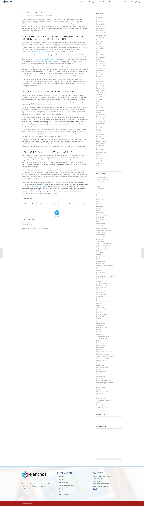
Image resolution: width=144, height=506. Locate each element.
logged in (33, 228)
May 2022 (99, 77)
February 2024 (100, 48)
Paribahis (99, 312)
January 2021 (100, 112)
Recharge (99, 330)
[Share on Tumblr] (62, 203)
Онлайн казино (101, 387)
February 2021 (100, 110)
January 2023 (100, 59)
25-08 (98, 193)
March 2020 (100, 134)
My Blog (98, 299)
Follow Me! (109, 458)
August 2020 (100, 123)
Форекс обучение (102, 407)
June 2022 (99, 75)
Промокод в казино (102, 391)
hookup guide (100, 272)
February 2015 (100, 159)
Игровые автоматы (102, 363)
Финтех (98, 403)
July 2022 (99, 73)
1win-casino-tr (100, 188)
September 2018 (101, 152)
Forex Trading (100, 261)
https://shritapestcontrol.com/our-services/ (35, 144)
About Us (62, 479)
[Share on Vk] (69, 203)
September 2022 (101, 68)
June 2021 (99, 101)
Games (98, 268)
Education (99, 250)
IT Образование (101, 283)
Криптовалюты (101, 376)
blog (97, 221)
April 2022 (99, 79)
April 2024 (99, 46)
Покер (98, 389)
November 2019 (101, 143)
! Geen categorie (101, 177)
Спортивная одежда (103, 400)
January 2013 (100, 163)
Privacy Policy (63, 495)
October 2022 (100, 66)
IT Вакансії (99, 281)
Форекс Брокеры (101, 405)
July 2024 (99, 39)
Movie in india (100, 296)
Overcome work (101, 310)
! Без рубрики (100, 182)
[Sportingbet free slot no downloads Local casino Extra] (1, 253)
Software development (103, 336)
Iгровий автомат (101, 285)
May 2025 (99, 19)
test (97, 341)
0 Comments (31, 15)
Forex (98, 259)
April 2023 (99, 53)
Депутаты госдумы (102, 358)
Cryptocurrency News (103, 246)
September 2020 (101, 121)
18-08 (98, 186)
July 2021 (99, 99)
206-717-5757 (97, 481)
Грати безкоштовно (103, 354)
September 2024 (101, 35)
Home (61, 476)
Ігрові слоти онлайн (102, 367)
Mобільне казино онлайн (104, 301)
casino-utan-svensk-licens (104, 230)
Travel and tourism (102, 343)
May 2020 (99, 130)
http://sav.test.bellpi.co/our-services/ (45, 59)
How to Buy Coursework (33, 13)
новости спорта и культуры (105, 383)
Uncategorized (40, 15)
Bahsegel (99, 208)
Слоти (98, 396)
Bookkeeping (100, 224)
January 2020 (100, 139)
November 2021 (101, 90)
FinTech (98, 255)
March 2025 (100, 22)
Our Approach (63, 482)
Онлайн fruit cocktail (102, 385)
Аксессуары (100, 347)
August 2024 (100, 37)
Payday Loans (100, 316)
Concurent (99, 239)
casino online (100, 226)
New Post (99, 303)
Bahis (98, 204)
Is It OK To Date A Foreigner (105, 277)
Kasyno (98, 290)
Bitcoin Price (100, 219)
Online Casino (100, 308)
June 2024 (99, 42)
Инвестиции (100, 365)
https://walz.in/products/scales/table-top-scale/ (47, 61)
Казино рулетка (101, 372)
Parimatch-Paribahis (102, 314)
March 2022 (100, 81)
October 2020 (100, 119)
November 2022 (101, 64)
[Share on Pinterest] (47, 203)
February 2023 (100, 57)
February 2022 (100, 84)
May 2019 (99, 148)
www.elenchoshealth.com (100, 486)
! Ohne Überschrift (102, 179)
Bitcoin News (100, 217)
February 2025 (100, 24)
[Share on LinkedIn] (54, 203)
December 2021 (101, 88)
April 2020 (99, 132)
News (98, 305)
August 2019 (100, 145)
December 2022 (101, 61)
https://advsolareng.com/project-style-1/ (34, 186)
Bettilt (98, 210)
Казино (98, 369)
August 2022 (100, 70)
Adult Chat (99, 199)
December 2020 (101, 114)
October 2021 (100, 92)
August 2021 (100, 97)
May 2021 (99, 103)
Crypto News (100, 241)
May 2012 (99, 165)
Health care (99, 270)
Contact (61, 491)
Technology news (101, 338)
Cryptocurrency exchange (104, 244)
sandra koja (50, 15)
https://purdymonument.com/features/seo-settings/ (38, 51)
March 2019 (100, 150)
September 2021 (101, 95)
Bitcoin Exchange (101, 215)
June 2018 (99, 154)
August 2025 (100, 17)
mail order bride (101, 292)
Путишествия (100, 394)
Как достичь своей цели (104, 374)
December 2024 (101, 28)
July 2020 (99, 125)
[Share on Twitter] (32, 203)
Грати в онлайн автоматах (105, 356)
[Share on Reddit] (76, 203)
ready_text (99, 325)
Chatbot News (100, 232)
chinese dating (100, 237)
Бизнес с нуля (100, 349)
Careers (61, 488)
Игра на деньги (101, 361)
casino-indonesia (101, 228)
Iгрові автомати (101, 288)
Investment (99, 274)
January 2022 (100, 86)
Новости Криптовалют (103, 380)
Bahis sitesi (99, 206)
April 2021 (99, 106)
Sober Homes (100, 332)
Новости (99, 378)
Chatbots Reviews (101, 235)
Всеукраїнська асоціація (104, 352)
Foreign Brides (100, 257)
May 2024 (99, 44)
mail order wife (101, 294)
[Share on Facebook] (25, 203)
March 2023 (100, 55)
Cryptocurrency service (103, 248)
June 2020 (99, 128)
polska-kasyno (100, 323)
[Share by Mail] (84, 203)
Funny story (100, 263)
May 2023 (99, 50)
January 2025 (100, 26)
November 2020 (101, 117)
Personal (99, 319)
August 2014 (100, 161)
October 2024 (100, 33)
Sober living (100, 334)
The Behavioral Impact (66, 485)
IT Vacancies (100, 279)
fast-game (99, 252)
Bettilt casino (100, 213)
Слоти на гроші (101, 398)
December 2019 (101, 141)
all (97, 202)
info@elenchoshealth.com (101, 484)
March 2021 (100, 108)
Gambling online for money (104, 266)
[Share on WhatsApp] (40, 203)
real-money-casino (102, 327)
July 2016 (99, 156)
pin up (98, 321)
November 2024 (101, 31)
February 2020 (100, 137)
